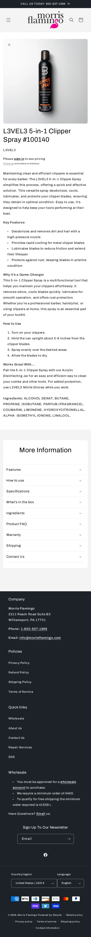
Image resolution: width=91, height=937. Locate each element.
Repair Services (20, 747)
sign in (19, 158)
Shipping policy (70, 921)
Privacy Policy (18, 662)
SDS (11, 757)
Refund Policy (18, 672)
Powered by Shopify (50, 915)
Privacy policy (24, 921)
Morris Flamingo (27, 915)
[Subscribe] (69, 839)
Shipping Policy (20, 682)
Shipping (8, 163)
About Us (15, 728)
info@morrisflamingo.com (40, 637)
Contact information (47, 928)
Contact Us (16, 737)
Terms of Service (20, 691)
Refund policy (74, 915)
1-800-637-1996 (34, 629)
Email (40, 813)
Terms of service (47, 921)
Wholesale (16, 718)
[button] (8, 20)
